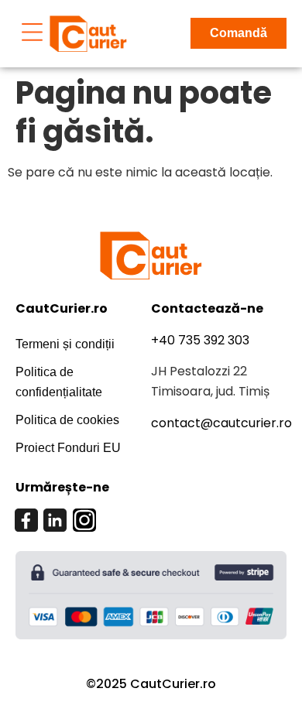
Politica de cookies (67, 419)
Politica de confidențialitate (58, 382)
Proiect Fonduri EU (68, 447)
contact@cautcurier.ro (221, 423)
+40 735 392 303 (200, 340)
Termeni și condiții (65, 344)
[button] (32, 34)
